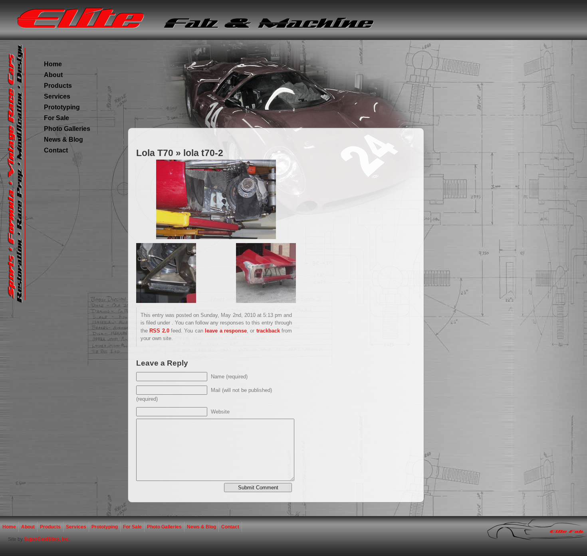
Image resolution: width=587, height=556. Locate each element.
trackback (268, 331)
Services (57, 96)
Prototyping (62, 107)
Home (53, 64)
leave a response (226, 331)
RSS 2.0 (159, 331)
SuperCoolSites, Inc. (47, 539)
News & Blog (63, 139)
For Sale (56, 118)
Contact (56, 150)
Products (58, 85)
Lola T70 (154, 153)
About (53, 74)
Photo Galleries (67, 128)
